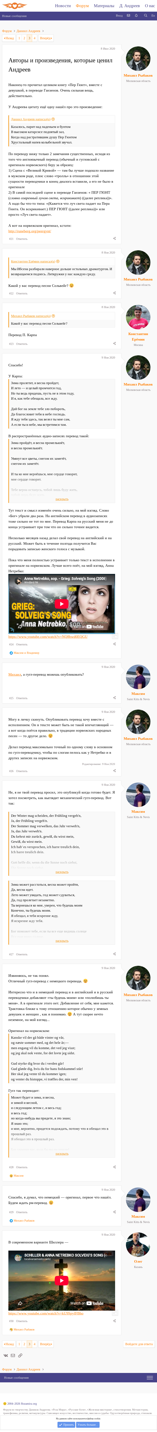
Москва (138, 345)
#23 (11, 343)
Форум (82, 5)
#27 (11, 954)
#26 (11, 771)
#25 (11, 698)
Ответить (21, 238)
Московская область (138, 81)
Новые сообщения (14, 16)
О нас (150, 5)
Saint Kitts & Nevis (138, 699)
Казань (138, 1267)
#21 (11, 238)
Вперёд (45, 38)
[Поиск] (145, 16)
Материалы (104, 5)
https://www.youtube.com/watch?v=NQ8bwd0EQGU (47, 637)
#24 (11, 644)
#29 (11, 1212)
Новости (63, 5)
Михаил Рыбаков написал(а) (31, 316)
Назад (10, 38)
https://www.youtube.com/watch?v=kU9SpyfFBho (45, 1313)
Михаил (14, 674)
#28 (11, 1167)
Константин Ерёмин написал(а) (33, 261)
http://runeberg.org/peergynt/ (29, 231)
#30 (11, 1321)
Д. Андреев (129, 5)
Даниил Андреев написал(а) (30, 119)
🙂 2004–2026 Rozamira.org (20, 1403)
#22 (11, 293)
